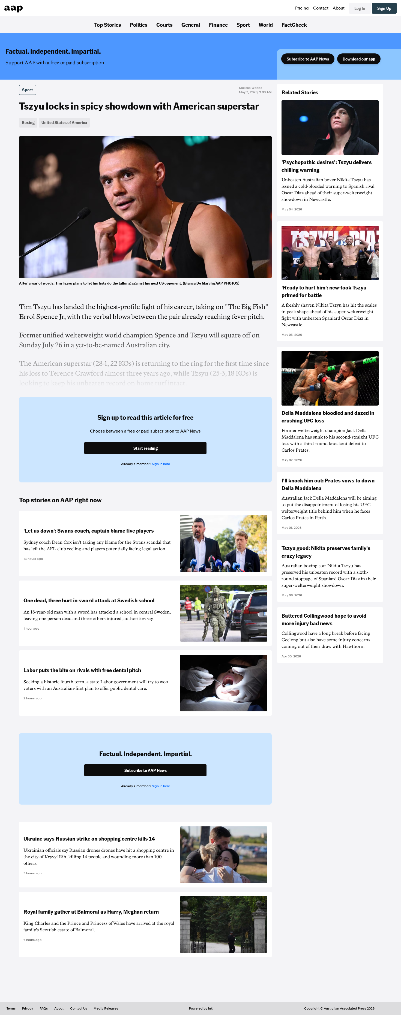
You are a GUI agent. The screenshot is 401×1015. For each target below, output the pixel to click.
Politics (139, 24)
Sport (243, 24)
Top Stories (107, 24)
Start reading (145, 448)
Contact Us (78, 1008)
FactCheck (294, 24)
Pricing (302, 8)
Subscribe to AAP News (308, 59)
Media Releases (106, 1008)
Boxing (28, 122)
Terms (11, 1008)
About (339, 8)
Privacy (27, 1008)
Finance (218, 24)
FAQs (44, 1008)
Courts (164, 24)
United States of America (64, 122)
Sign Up (384, 8)
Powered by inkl (201, 1008)
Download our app (359, 59)
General (190, 24)
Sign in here (161, 464)
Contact (320, 8)
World (266, 24)
